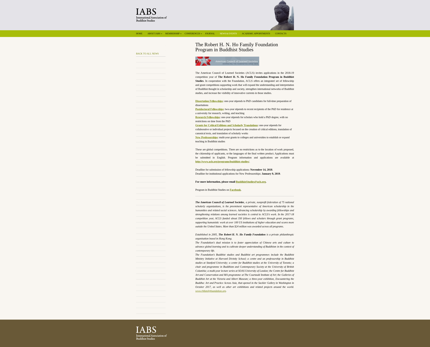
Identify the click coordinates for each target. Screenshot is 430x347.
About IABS (153, 33)
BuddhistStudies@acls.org (251, 181)
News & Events (228, 33)
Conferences (192, 33)
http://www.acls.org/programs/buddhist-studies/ (222, 161)
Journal (210, 33)
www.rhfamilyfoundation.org (210, 291)
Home (139, 33)
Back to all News (147, 53)
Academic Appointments (256, 33)
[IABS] (215, 11)
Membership (172, 33)
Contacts (280, 33)
